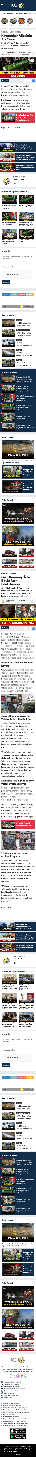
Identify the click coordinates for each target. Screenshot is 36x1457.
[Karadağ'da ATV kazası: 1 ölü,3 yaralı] (18, 513)
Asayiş (19, 320)
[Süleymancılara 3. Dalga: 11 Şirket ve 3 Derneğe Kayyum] (9, 1017)
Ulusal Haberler (8, 1425)
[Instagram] (18, 1376)
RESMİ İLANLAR (7, 13)
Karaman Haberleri (23, 13)
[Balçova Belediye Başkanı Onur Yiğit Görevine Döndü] (26, 1017)
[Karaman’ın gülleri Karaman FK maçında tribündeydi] (26, 552)
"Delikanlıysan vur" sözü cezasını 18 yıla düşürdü (25, 364)
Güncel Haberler (8, 1412)
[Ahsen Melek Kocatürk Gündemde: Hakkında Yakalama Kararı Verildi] (26, 998)
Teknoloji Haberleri (22, 1423)
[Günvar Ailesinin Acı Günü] (26, 234)
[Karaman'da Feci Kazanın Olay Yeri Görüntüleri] (26, 563)
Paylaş (6, 80)
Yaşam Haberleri (21, 1425)
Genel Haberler (23, 1410)
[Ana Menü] (2, 5)
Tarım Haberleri (8, 1423)
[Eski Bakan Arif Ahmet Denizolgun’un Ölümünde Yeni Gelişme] (26, 979)
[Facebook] (10, 1376)
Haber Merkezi (18, 179)
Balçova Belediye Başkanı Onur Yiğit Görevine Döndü (25, 1024)
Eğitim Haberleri (22, 1408)
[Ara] (34, 5)
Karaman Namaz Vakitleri (12, 1386)
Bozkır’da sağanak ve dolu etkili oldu (24, 354)
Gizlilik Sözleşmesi (25, 1451)
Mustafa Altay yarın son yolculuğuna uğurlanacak (9, 224)
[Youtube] (21, 1376)
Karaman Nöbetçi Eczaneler (13, 1382)
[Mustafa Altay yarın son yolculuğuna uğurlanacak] (9, 216)
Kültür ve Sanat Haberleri (11, 1416)
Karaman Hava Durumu (11, 1384)
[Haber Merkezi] (6, 180)
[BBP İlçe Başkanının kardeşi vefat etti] (26, 199)
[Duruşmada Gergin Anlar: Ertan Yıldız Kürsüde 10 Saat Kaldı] (9, 979)
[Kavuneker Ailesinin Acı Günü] (18, 67)
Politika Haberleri (24, 1419)
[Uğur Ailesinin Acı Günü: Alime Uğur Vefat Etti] (9, 234)
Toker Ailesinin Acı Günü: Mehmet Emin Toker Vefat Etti (26, 224)
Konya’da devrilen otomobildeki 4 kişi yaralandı (25, 344)
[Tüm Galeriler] (33, 500)
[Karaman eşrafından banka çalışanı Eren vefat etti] (9, 199)
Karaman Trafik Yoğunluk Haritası (14, 1389)
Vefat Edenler (15, 32)
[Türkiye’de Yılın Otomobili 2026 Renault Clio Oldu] (9, 552)
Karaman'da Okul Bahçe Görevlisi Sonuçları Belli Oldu (24, 334)
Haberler (4, 32)
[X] (14, 1376)
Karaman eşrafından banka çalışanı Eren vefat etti (9, 206)
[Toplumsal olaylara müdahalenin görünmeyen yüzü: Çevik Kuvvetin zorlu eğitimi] (18, 536)
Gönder (6, 282)
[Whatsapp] (25, 1376)
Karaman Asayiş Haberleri (11, 1403)
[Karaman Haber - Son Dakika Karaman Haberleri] (18, 5)
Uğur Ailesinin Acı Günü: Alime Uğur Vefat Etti (8, 241)
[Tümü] (33, 315)
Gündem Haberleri (23, 1412)
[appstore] (18, 1431)
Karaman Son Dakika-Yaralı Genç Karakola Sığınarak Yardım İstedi (23, 324)
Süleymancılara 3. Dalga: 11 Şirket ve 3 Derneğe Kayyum (9, 1024)
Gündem (13, 573)
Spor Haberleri (21, 1421)
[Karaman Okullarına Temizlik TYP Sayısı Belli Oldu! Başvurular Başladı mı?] (9, 998)
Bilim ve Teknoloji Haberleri (12, 1405)
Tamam (18, 1454)
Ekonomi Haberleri (9, 1410)
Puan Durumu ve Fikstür (11, 1391)
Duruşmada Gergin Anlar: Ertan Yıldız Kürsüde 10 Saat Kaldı (9, 986)
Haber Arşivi (8, 1397)
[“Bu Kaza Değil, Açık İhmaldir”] (9, 563)
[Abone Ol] (33, 80)
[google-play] (18, 1437)
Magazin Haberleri (9, 1419)
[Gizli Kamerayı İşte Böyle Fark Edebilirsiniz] (18, 615)
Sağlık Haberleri (8, 1421)
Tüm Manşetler (9, 1393)
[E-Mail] (14, 183)
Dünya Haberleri (8, 1408)
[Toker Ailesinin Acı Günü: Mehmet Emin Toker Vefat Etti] (26, 216)
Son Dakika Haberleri (11, 1395)
